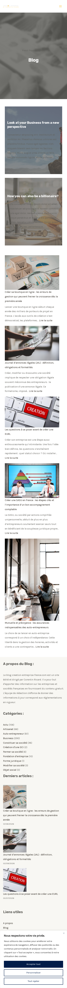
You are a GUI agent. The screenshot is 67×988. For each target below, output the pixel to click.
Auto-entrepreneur (13, 733)
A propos (8, 923)
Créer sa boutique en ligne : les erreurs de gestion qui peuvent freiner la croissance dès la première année (31, 297)
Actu (5, 724)
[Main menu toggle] (60, 6)
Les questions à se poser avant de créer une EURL (30, 894)
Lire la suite (45, 320)
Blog (5, 927)
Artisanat (8, 729)
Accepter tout (33, 964)
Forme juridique (12, 761)
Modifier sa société (13, 765)
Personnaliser (33, 972)
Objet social (9, 769)
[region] (33, 959)
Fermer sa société (13, 751)
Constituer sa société (15, 742)
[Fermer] (64, 933)
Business (8, 738)
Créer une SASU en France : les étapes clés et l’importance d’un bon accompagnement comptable (29, 505)
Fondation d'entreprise (15, 756)
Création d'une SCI (13, 747)
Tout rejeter (33, 981)
